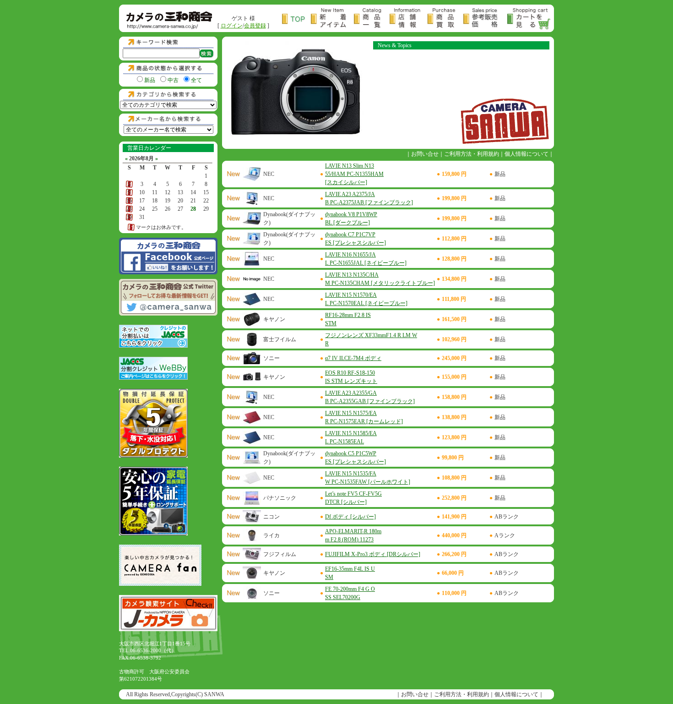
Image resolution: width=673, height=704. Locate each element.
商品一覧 (372, 19)
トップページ (296, 19)
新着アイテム (332, 19)
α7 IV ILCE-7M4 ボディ (353, 358)
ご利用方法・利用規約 (471, 154)
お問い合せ (425, 154)
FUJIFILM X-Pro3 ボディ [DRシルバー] (372, 554)
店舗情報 (408, 19)
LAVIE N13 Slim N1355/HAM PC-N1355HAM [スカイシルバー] (354, 174)
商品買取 (445, 19)
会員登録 (255, 25)
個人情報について (526, 154)
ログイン (232, 25)
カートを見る (529, 19)
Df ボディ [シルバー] (350, 516)
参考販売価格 (485, 19)
